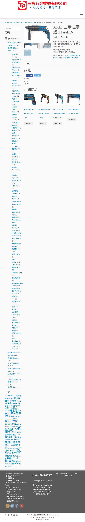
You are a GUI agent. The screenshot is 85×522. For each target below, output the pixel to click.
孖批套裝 (16, 437)
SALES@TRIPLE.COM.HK (43, 481)
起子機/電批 (12, 459)
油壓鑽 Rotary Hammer (32, 22)
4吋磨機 (8, 403)
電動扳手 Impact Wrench (15, 143)
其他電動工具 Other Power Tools (16, 346)
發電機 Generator (13, 358)
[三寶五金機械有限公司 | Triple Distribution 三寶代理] (42, 5)
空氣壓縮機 (11, 456)
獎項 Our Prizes (12, 492)
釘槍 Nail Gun (16, 333)
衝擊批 (10, 458)
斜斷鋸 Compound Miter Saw (15, 228)
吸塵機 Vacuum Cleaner (14, 109)
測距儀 (9, 451)
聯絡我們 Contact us (12, 476)
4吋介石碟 (13, 401)
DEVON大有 (9, 424)
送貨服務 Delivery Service (15, 496)
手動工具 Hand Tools (14, 374)
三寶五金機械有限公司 (40, 515)
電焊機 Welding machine (14, 117)
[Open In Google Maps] (68, 474)
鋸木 (13, 464)
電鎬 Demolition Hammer (15, 135)
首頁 (6, 22)
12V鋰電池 (11, 410)
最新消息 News (11, 478)
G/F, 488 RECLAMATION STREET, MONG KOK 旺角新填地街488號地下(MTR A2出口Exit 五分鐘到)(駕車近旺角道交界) (42, 489)
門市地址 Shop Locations (14, 473)
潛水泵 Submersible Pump (15, 322)
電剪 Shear (15, 265)
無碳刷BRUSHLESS (13, 451)
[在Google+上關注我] (14, 515)
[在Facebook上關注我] (12, 515)
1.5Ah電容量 (8, 396)
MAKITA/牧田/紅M (13, 430)
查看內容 (29, 123)
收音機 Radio (16, 301)
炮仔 (13, 451)
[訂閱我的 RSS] (6, 515)
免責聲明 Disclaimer (42, 519)
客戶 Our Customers (13, 494)
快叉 (12, 439)
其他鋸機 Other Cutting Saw (16, 314)
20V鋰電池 (11, 416)
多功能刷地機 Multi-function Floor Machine (16, 235)
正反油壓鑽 (11, 448)
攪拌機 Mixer (16, 149)
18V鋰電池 (13, 415)
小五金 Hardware (13, 379)
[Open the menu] (81, 14)
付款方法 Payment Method (15, 499)
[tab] (28, 64)
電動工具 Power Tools (16, 22)
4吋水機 (18, 401)
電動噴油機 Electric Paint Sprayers (16, 75)
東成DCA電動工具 (13, 445)
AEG (16, 416)
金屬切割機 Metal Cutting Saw (16, 220)
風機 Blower (16, 254)
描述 (28, 64)
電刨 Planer (15, 186)
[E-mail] (9, 515)
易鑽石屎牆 (11, 442)
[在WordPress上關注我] (17, 515)
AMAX (14, 419)
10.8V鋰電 (12, 406)
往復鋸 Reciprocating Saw (16, 212)
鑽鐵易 (18, 464)
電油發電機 (8, 466)
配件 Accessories (13, 382)
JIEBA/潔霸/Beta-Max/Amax (14, 426)
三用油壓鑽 (66, 58)
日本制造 (16, 439)
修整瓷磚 (9, 435)
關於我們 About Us (12, 487)
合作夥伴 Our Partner (14, 489)
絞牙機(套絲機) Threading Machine (16, 291)
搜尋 (7, 33)
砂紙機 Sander (16, 180)
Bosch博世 (11, 421)
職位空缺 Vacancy (13, 501)
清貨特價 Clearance (12, 480)
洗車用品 (16, 448)
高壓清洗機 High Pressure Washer (16, 93)
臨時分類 (11, 387)
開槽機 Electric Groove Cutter (16, 83)
